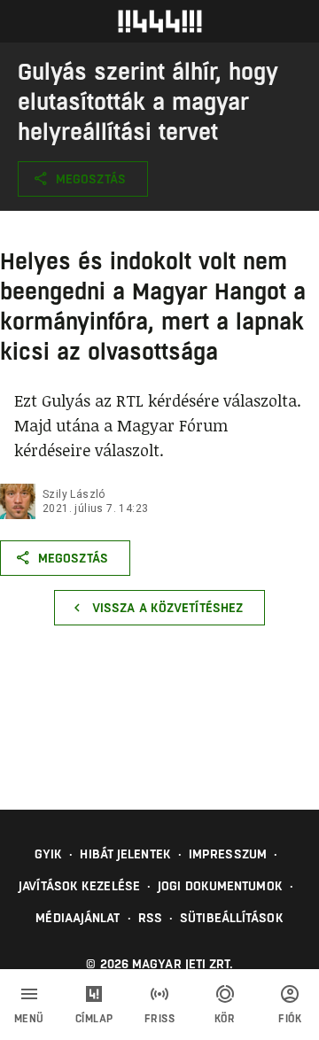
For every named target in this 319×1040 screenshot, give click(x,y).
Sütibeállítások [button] (232, 918)
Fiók (289, 1019)
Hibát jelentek (125, 854)
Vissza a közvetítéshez (167, 608)
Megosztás (91, 179)
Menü (29, 1019)
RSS (150, 918)
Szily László (74, 494)
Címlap (94, 1019)
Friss (159, 1019)
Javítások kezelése (79, 886)
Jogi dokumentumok (220, 886)
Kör (225, 1019)
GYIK (48, 854)
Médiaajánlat (77, 918)
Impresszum (228, 854)
